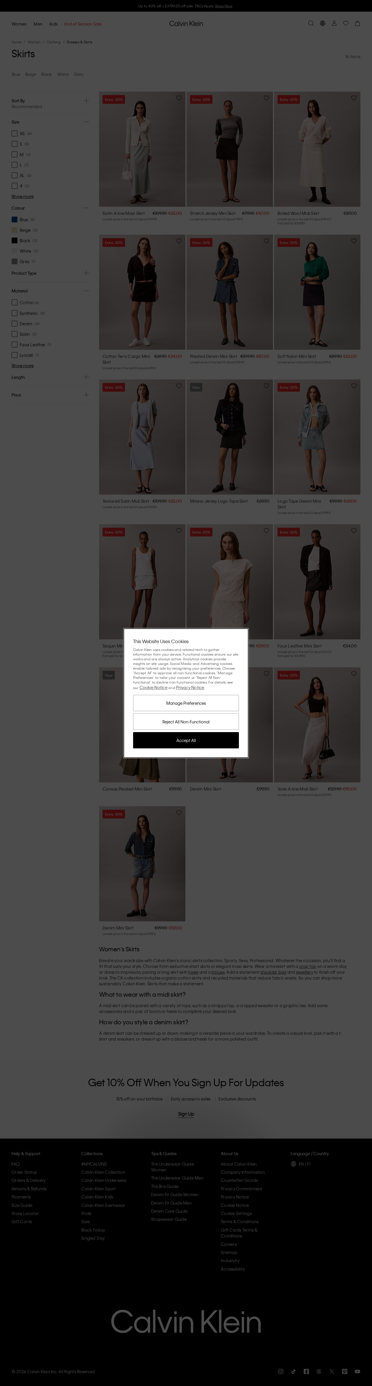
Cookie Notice (153, 687)
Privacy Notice (190, 687)
